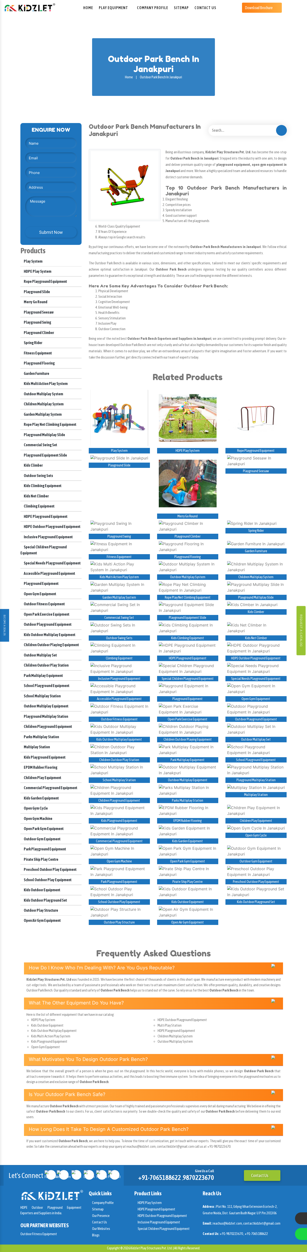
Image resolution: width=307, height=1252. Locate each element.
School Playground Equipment (46, 685)
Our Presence (101, 1216)
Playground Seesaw (38, 312)
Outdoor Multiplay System (43, 394)
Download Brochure (259, 8)
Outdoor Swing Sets (38, 475)
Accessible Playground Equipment (49, 573)
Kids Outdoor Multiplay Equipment (49, 634)
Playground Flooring (39, 363)
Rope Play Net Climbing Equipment (49, 424)
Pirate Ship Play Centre (40, 859)
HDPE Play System (37, 271)
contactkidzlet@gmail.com (261, 1223)
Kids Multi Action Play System (45, 383)
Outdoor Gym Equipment (41, 839)
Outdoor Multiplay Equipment (45, 706)
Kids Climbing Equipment (42, 485)
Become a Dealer (4, 625)
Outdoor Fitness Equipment (44, 604)
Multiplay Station (36, 747)
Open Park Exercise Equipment (46, 614)
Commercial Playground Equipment (50, 788)
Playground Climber (38, 332)
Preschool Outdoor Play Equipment (50, 869)
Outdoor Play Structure (40, 910)
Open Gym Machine (37, 818)
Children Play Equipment (42, 777)
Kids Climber (33, 465)
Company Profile (152, 8)
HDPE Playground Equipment (45, 516)
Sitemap (181, 8)
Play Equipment (113, 8)
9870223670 (198, 1177)
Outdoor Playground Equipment (47, 624)
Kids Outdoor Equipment (41, 890)
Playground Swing (37, 322)
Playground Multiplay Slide (44, 435)
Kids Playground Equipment (44, 757)
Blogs (96, 1235)
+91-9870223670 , (232, 1234)
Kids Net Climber (36, 496)
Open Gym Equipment (39, 594)
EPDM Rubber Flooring (40, 767)
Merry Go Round (35, 302)
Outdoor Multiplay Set (40, 655)
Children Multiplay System (43, 404)
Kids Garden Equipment (41, 798)
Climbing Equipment (38, 506)
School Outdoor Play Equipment (47, 880)
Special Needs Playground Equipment (52, 563)
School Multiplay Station (42, 696)
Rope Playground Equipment (45, 281)
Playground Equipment (41, 583)
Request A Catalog (301, 630)
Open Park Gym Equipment (43, 828)
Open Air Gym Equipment (42, 920)
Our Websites (101, 1229)
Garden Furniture (36, 373)
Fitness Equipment (37, 353)
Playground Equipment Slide (45, 455)
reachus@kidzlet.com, (228, 1223)
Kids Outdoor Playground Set (45, 900)
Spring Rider (32, 343)
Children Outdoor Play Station (46, 665)
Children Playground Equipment (47, 726)
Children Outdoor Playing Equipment (51, 645)
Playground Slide (36, 292)
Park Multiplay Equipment (43, 675)
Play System (32, 261)
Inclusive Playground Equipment (48, 537)
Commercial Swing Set (40, 445)
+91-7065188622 (159, 1177)
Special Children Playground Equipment (188, 678)
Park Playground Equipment (44, 849)
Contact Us (205, 8)
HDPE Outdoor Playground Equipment (51, 526)
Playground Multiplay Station (45, 716)
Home (88, 8)
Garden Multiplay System (42, 414)
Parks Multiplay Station (41, 737)
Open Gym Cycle (35, 808)
